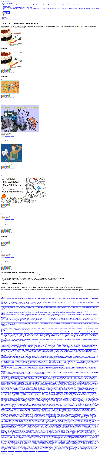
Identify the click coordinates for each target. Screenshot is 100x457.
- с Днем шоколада (69, 399)
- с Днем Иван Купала (67, 398)
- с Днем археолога (59, 435)
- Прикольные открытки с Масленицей (27, 424)
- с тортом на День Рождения (82, 319)
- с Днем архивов (21, 387)
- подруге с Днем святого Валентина (66, 420)
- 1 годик (3, 302)
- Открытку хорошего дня (31, 349)
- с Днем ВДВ (71, 433)
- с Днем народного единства (78, 410)
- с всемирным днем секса (18, 416)
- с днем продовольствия (88, 440)
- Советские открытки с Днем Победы (79, 392)
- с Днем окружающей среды (61, 431)
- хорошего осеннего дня (77, 350)
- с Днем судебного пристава (64, 410)
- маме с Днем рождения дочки (46, 318)
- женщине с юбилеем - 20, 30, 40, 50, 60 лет (47, 315)
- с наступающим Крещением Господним (38, 382)
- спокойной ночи (5, 367)
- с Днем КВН (57, 411)
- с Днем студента (62, 383)
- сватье (43, 299)
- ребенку (12, 318)
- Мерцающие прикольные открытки (20, 372)
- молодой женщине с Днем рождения (80, 314)
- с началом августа (44, 433)
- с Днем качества (42, 416)
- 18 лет (64, 302)
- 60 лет (23, 303)
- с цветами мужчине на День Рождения (70, 326)
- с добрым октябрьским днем (31, 352)
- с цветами (3, 326)
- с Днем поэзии (11, 388)
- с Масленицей (87, 422)
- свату (39, 299)
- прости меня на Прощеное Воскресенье (72, 424)
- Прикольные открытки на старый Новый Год (11, 381)
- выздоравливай (95, 352)
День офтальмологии (86, 8)
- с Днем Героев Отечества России (78, 447)
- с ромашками (78, 328)
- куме (25, 299)
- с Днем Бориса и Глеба (87, 433)
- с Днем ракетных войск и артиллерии (50, 414)
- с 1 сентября (37, 404)
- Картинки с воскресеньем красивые (42, 347)
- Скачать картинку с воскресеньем (59, 347)
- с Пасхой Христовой (35, 430)
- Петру (62, 336)
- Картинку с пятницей (26, 346)
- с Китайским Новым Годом (69, 422)
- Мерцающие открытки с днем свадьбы (15, 340)
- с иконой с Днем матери (32, 417)
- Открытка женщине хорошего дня (78, 349)
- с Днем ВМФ (75, 403)
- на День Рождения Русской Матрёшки (86, 377)
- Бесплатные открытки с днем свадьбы (29, 339)
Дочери (31, 4)
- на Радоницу (20, 431)
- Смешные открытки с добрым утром (22, 357)
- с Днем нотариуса (28, 427)
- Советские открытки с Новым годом (28, 377)
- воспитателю (61, 319)
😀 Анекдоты (6, 13)
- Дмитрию (6, 336)
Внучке (41, 4)
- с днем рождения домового (71, 419)
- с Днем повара (19, 441)
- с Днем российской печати (41, 379)
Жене (25, 4)
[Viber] (7, 71)
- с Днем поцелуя (58, 398)
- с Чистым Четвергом (14, 430)
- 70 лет (31, 303)
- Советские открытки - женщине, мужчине (21, 322)
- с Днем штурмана (70, 383)
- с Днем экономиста (50, 401)
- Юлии (59, 334)
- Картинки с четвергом (55, 345)
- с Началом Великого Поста (42, 424)
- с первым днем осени (84, 404)
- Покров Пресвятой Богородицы (63, 440)
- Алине (14, 331)
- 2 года (6, 302)
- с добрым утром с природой (32, 363)
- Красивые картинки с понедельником (29, 342)
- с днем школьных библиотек (16, 442)
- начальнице (11, 315)
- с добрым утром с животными (66, 358)
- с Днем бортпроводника (89, 399)
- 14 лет (49, 302)
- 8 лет (27, 302)
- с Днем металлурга (38, 403)
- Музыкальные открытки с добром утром (54, 365)
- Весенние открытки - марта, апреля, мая (74, 322)
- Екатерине (12, 333)
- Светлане (33, 334)
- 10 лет (34, 302)
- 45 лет (12, 303)
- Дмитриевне (10, 335)
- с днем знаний (13, 404)
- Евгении (96, 331)
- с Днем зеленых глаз (39, 400)
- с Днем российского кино (26, 436)
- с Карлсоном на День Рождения (26, 320)
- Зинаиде (21, 333)
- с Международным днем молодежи (20, 435)
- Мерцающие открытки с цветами (62, 306)
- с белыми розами (26, 328)
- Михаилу (45, 336)
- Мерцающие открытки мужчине (30, 306)
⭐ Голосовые (6, 11)
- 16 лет (56, 302)
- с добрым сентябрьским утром (71, 361)
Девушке (70, 4)
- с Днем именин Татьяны (37, 383)
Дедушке (21, 4)
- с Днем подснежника (87, 426)
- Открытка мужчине (5, 310)
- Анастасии (31, 331)
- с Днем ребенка (64, 414)
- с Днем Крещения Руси (29, 401)
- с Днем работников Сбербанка (19, 413)
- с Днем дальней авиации (84, 449)
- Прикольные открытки (6, 372)
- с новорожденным (34, 323)
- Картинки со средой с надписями (88, 344)
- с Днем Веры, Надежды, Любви (69, 408)
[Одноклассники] (3, 71)
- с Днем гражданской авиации (57, 419)
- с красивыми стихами (73, 318)
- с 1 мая (36, 390)
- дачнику (73, 319)
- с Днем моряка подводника (69, 387)
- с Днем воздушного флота (39, 437)
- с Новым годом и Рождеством (69, 376)
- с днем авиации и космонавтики (73, 426)
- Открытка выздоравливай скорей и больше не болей (25, 354)
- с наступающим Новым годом (84, 376)
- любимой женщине (83, 298)
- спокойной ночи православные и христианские (70, 367)
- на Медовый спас (50, 435)
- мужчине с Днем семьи (59, 399)
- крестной (29, 299)
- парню (38, 310)
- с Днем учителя (66, 438)
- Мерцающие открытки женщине (46, 306)
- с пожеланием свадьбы (43, 339)
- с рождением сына (77, 323)
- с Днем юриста (82, 446)
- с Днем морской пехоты (50, 415)
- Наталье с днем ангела (62, 405)
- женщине (3, 314)
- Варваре (62, 331)
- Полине (21, 334)
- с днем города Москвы (66, 409)
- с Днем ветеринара (59, 436)
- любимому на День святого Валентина (84, 420)
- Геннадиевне (4, 335)
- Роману (67, 336)
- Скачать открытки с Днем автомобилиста (85, 444)
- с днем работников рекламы (69, 441)
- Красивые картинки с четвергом (25, 345)
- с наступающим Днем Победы (45, 393)
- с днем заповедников (50, 440)
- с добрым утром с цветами (80, 358)
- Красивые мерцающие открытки (84, 307)
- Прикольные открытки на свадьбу (72, 339)
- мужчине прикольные (14, 312)
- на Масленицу (79, 422)
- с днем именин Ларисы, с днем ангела (37, 426)
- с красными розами (7, 328)
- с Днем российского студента (50, 383)
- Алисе (18, 331)
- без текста (88, 318)
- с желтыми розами (16, 328)
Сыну (34, 4)
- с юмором (47, 372)
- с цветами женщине (11, 326)
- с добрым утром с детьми (46, 363)
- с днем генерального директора (32, 408)
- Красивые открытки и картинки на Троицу (46, 397)
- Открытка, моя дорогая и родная (65, 315)
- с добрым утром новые (20, 365)
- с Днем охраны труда (38, 427)
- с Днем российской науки (33, 419)
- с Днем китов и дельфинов (76, 400)
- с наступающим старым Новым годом (31, 381)
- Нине (5, 334)
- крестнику (12, 299)
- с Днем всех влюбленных (51, 420)
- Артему (67, 335)
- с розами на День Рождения (86, 326)
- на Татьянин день (26, 383)
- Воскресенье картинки (27, 347)
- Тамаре (47, 334)
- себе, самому (82, 318)
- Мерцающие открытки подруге (12, 307)
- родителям (23, 318)
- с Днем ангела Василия (46, 381)
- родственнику (35, 318)
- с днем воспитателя (94, 406)
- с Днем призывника (58, 413)
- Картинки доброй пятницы (68, 345)
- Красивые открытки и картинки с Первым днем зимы (23, 446)
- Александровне (75, 334)
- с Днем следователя (62, 425)
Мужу (28, 4)
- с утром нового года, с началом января (10, 376)
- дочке (15, 298)
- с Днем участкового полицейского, (84, 413)
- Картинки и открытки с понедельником (10, 342)
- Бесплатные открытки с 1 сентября (25, 404)
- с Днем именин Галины (35, 388)
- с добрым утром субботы (80, 362)
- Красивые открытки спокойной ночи (35, 367)
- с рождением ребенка (44, 323)
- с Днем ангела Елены (18, 398)
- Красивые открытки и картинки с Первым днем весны (80, 384)
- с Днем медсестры (57, 393)
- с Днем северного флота (40, 431)
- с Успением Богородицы (39, 436)
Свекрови (53, 4)
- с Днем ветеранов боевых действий (73, 397)
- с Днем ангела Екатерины (47, 447)
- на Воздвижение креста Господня (16, 408)
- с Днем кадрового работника (48, 394)
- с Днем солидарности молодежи (8, 427)
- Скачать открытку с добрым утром (17, 356)
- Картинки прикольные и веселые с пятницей (86, 345)
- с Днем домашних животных (89, 415)
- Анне (41, 331)
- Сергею (71, 336)
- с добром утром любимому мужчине (39, 357)
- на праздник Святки (90, 378)
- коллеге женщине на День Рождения (23, 315)
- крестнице (18, 299)
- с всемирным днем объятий (63, 382)
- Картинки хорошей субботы (15, 347)
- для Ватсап (94, 318)
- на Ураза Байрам (68, 436)
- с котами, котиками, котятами (38, 373)
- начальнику (83, 310)
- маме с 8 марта (81, 385)
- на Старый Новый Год (53, 379)
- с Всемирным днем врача (86, 443)
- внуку (46, 298)
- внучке (43, 298)
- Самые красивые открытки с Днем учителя (80, 438)
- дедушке (7, 299)
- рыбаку (45, 319)
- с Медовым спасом (41, 435)
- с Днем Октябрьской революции (46, 411)
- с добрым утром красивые (45, 356)
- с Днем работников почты (84, 401)
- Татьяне (51, 334)
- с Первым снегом (32, 443)
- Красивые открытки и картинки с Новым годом (38, 376)
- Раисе (25, 334)
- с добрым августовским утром (56, 361)
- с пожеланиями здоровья (7, 354)
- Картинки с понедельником (45, 342)
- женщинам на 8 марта (72, 385)
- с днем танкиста (76, 409)
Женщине (75, 4)
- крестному (35, 299)
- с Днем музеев (7, 394)
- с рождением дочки (87, 323)
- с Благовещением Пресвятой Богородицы (77, 425)
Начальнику (92, 4)
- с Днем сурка (61, 417)
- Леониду (35, 336)
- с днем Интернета (56, 408)
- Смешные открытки (55, 372)
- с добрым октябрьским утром (86, 361)
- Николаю (50, 336)
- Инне (27, 333)
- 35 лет (4, 303)
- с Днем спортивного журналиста (90, 397)
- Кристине (45, 333)
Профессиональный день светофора (41, 8)
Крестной (60, 4)
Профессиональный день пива (57, 8)
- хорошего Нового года (56, 376)
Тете (47, 4)
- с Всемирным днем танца (62, 427)
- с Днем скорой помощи (49, 427)
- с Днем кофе (86, 400)
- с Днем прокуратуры (29, 379)
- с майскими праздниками (60, 390)
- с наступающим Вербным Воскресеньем (84, 428)
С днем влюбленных (27, 7)
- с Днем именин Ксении (13, 419)
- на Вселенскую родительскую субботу (27, 389)
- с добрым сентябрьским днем (17, 352)
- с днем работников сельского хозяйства (25, 444)
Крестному (65, 4)
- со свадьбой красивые (14, 339)
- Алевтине (3, 331)
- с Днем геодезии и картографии (53, 389)
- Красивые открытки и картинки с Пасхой (50, 430)
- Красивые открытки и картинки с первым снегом (58, 443)
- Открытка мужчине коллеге (73, 310)
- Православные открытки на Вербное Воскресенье (62, 428)
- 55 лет (19, 303)
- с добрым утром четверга (55, 362)
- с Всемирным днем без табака (63, 395)
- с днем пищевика (59, 444)
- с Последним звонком (69, 394)
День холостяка (67, 8)
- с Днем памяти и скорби (26, 432)
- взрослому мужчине (61, 310)
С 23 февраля (14, 7)
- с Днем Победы (53, 392)
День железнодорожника (22, 8)
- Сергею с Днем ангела (31, 440)
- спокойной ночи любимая (18, 368)
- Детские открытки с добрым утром (26, 358)
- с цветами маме (39, 326)
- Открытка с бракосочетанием (57, 339)
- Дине (91, 331)
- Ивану (16, 336)
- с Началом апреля (86, 424)
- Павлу (59, 336)
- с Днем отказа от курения (62, 416)
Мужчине (79, 4)
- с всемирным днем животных (40, 438)
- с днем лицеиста (11, 441)
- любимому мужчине (93, 298)
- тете (50, 298)
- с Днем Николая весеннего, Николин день (30, 394)
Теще (57, 4)
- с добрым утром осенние (31, 360)
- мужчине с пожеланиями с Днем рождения (21, 310)
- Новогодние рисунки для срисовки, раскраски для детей (51, 377)
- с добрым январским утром (58, 360)
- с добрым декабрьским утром (44, 360)
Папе (7, 4)
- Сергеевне (41, 335)
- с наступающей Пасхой (11, 431)
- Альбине (25, 331)
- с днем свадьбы (4, 339)
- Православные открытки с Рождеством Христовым (52, 378)
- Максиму (40, 336)
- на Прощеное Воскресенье (56, 424)
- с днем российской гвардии (40, 405)
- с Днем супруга (52, 382)
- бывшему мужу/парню (25, 312)
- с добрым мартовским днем (33, 351)
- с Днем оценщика (60, 415)
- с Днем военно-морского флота (64, 403)
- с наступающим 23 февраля (83, 421)
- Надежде (90, 333)
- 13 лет (45, 302)
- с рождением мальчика (55, 323)
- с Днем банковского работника (50, 446)
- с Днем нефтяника (55, 409)
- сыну (19, 298)
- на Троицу (33, 397)
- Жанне (17, 333)
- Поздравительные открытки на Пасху (69, 430)
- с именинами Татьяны (16, 383)
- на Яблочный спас (87, 435)
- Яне (63, 334)
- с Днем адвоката (84, 395)
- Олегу (55, 336)
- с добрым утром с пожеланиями (71, 356)
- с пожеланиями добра (65, 354)
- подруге (68, 314)
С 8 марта (19, 7)
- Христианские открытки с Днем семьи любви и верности (28, 399)
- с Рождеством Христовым (33, 378)
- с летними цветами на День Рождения (23, 329)
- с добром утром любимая (90, 357)
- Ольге (17, 334)
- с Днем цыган (49, 426)
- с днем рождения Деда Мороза (23, 414)
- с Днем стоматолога (45, 419)
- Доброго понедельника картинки (60, 342)
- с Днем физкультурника (92, 436)
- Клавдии (40, 333)
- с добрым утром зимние (93, 358)
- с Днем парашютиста (9, 401)
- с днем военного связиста (29, 441)
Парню (83, 4)
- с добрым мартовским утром (86, 360)
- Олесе (13, 334)
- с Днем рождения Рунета (11, 426)
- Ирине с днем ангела (68, 437)
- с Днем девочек (41, 440)
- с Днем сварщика (16, 397)
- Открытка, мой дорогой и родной (73, 312)
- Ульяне (56, 334)
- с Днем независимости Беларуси (32, 398)
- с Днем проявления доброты (63, 421)
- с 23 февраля (73, 421)
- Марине (82, 333)
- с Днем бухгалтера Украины (14, 400)
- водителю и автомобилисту (36, 319)
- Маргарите (76, 333)
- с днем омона (29, 438)
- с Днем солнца (95, 390)
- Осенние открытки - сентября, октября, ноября (18, 323)
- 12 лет (41, 302)
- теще (35, 298)
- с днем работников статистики (54, 441)
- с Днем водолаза (14, 392)
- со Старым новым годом (66, 379)
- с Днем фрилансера (81, 393)
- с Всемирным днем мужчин (31, 416)
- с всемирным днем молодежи (88, 411)
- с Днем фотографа (78, 399)
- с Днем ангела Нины (91, 383)
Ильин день (30, 8)
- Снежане (38, 334)
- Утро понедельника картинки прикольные (78, 342)
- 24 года (88, 302)
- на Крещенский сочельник (84, 381)
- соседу (33, 312)
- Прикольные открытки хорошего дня (46, 349)
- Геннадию (93, 335)
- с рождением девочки (66, 323)
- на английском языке (17, 319)
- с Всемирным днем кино (21, 451)
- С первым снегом (41, 443)
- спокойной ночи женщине (31, 368)
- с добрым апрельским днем (46, 351)
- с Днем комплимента (20, 385)
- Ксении (50, 333)
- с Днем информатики (92, 446)
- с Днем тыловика (63, 433)
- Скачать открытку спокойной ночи (17, 367)
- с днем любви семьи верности (90, 398)
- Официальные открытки (41, 320)
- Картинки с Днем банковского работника (69, 446)
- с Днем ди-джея (13, 387)
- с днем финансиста (52, 405)
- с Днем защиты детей (29, 431)
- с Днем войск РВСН (49, 448)
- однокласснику (43, 312)
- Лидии (59, 333)
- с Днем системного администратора (87, 403)
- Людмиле (70, 333)
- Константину (29, 336)
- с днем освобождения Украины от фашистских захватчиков (64, 442)
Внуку (37, 4)
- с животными (8, 319)
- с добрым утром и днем (89, 363)
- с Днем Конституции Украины (52, 432)
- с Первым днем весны (61, 384)
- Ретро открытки (35, 322)
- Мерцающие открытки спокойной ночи (74, 368)
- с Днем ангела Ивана (78, 398)
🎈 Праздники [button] (6, 6)
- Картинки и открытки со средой (57, 344)
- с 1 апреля (6, 425)
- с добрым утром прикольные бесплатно (15, 363)
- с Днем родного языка (50, 421)
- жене (55, 298)
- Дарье (84, 331)
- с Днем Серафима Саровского (60, 381)
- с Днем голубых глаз (49, 400)
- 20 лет (71, 302)
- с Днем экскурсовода (29, 421)
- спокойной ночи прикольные (51, 367)
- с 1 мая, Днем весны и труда (27, 390)
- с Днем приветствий (86, 414)
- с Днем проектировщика (69, 413)
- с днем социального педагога (18, 438)
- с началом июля (61, 397)
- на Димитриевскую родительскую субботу (79, 416)
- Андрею (57, 335)
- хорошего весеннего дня (54, 350)
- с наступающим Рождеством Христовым (74, 378)
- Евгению (12, 336)
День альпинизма (95, 8)
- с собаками (28, 373)
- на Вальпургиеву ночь (86, 427)
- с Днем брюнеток (35, 395)
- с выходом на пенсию (85, 352)
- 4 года (14, 302)
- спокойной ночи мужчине (45, 368)
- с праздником (76, 352)
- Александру (47, 335)
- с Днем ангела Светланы (51, 425)
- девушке (47, 314)
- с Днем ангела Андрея (27, 448)
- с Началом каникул (65, 432)
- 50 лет (16, 303)
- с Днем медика (21, 433)
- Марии (86, 333)
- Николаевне (29, 335)
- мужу (59, 298)
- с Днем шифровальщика (24, 392)
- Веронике (70, 331)
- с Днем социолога (48, 413)
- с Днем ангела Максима (91, 417)
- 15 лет (52, 302)
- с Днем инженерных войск (84, 382)
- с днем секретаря (84, 409)
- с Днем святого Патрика (43, 387)
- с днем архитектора (75, 443)
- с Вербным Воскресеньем (17, 428)
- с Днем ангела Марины (31, 387)
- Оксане (9, 334)
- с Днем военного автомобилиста (48, 395)
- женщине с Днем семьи (47, 399)
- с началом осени (94, 404)
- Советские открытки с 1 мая (84, 390)
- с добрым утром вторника (30, 362)
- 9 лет (30, 302)
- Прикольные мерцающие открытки (79, 306)
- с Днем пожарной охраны (74, 427)
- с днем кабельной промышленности (85, 441)
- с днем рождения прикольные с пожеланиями (71, 372)
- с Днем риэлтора (40, 451)
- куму (22, 299)
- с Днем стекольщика (36, 414)
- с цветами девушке (30, 326)
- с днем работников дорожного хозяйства (45, 444)
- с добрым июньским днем (72, 351)
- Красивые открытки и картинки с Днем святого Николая (22, 449)
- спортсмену (68, 319)
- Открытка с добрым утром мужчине (57, 357)
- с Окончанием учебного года (82, 394)
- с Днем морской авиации (28, 400)
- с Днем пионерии (15, 394)
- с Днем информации (39, 415)
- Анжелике (37, 331)
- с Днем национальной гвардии (88, 388)
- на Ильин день (78, 433)
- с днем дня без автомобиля (70, 406)
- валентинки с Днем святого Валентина (35, 420)
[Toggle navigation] (9, 1)
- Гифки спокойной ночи (90, 368)
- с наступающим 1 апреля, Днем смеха (35, 425)
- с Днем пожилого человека (80, 437)
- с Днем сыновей (20, 415)
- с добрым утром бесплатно (32, 356)
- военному (55, 319)
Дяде (44, 4)
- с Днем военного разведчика (15, 411)
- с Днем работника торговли (49, 403)
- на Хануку (47, 451)
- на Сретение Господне (18, 421)
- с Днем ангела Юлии (40, 401)
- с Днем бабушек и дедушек (30, 442)
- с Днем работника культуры (61, 388)
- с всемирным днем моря (83, 406)
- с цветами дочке (56, 326)
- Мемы (41, 322)
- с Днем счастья (80, 387)
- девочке (34, 315)
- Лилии (63, 333)
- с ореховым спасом (50, 436)
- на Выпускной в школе (88, 432)
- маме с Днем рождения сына (60, 318)
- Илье (24, 336)
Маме (4, 4)
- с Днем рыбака (10, 403)
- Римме (29, 334)
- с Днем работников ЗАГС (71, 448)
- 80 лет (38, 303)
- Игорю (20, 336)
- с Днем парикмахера (87, 405)
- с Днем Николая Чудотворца (85, 448)
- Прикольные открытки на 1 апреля (17, 425)
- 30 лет (95, 302)
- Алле (21, 331)
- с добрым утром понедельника (16, 362)
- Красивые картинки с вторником (20, 344)
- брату (6, 298)
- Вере (66, 331)
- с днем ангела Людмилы (46, 408)
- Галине (81, 331)
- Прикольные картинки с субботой (70, 346)
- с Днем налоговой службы (74, 414)
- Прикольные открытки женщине (58, 314)
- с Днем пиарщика (18, 401)
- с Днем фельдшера (39, 421)
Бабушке (17, 4)
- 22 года (79, 302)
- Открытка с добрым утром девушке (74, 357)
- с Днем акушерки (5, 392)
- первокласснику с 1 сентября (61, 404)
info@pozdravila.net (14, 455)
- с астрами (84, 328)
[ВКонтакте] (1, 71)
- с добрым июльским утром (41, 361)
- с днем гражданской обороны (55, 438)
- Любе (66, 333)
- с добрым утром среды (43, 362)
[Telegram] (5, 71)
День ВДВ (14, 8)
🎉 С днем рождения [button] (8, 3)
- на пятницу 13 (52, 346)
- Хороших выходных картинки (85, 347)
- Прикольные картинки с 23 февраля (41, 422)
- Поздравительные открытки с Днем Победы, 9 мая (25, 393)
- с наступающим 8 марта (45, 385)
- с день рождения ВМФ (15, 443)
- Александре (9, 331)
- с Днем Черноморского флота (69, 393)
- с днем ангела (69, 352)
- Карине (36, 333)
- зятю (76, 298)
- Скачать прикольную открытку (36, 372)
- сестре (2, 298)
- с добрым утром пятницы (67, 362)
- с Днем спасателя (10, 451)
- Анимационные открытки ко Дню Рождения (11, 306)
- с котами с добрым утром (52, 358)
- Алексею (52, 335)
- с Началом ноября (35, 410)
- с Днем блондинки (75, 395)
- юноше (37, 312)
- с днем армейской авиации (43, 442)
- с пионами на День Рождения (37, 328)
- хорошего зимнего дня (88, 350)
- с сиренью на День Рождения (52, 328)
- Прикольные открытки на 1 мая (46, 390)
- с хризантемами (71, 328)
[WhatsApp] (9, 71)
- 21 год (75, 302)
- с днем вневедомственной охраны (87, 442)
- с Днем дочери (20, 427)
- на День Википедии (72, 381)
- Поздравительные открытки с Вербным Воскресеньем (37, 428)
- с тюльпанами (63, 328)
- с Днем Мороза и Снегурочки (24, 384)
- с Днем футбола (90, 447)
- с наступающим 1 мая (72, 390)
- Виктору (76, 335)
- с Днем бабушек (41, 389)
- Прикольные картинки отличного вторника (38, 344)
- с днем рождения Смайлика (10, 406)
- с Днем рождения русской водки (39, 384)
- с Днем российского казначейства (62, 447)
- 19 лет (67, 302)
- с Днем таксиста (25, 388)
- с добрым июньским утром (28, 361)
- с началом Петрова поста (76, 432)
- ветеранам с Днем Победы (63, 392)
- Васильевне (82, 334)
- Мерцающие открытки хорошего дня (39, 350)
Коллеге (87, 4)
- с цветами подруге (20, 326)
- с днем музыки (7, 438)
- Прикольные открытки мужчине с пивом (15, 373)
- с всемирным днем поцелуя (47, 398)
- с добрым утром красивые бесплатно (75, 363)
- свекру (68, 298)
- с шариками (93, 319)
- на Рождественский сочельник (19, 378)
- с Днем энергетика (62, 449)
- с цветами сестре (47, 326)
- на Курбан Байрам (13, 410)
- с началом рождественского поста (73, 415)
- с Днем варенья (23, 419)
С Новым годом (7, 7)
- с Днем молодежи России (39, 432)
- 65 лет (27, 303)
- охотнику (49, 319)
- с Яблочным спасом (78, 435)
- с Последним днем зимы (56, 422)
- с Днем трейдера (68, 435)
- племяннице (24, 298)
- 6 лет (20, 302)
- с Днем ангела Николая (41, 449)
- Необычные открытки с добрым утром (35, 365)
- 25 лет (91, 302)
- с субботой (59, 346)
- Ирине (31, 333)
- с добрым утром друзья (40, 358)
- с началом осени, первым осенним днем (24, 405)
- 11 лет (37, 302)
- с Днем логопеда (39, 413)
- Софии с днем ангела (45, 409)
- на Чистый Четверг (24, 430)
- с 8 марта (36, 385)
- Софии (43, 334)
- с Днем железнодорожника (79, 436)
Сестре (13, 4)
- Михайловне (23, 335)
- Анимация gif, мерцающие (42, 307)
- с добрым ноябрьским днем (45, 352)
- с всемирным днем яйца (10, 444)
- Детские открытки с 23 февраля (24, 422)
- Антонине (46, 331)
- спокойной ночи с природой (89, 367)
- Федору (75, 336)
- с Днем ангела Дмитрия (66, 411)
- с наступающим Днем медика (32, 433)
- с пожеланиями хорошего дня (62, 349)
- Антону (62, 335)
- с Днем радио (45, 392)
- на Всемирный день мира (71, 377)
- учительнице (25, 319)
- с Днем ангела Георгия (35, 392)
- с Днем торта (58, 400)
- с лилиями (90, 328)
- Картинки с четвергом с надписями (41, 345)
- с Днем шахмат (65, 400)
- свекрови (63, 298)
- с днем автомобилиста (69, 444)
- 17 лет (60, 302)
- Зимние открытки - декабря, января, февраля (54, 322)
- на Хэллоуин (24, 443)
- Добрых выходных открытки (17, 349)
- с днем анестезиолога (77, 440)
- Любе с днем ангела (35, 409)
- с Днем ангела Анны (73, 449)
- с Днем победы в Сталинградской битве (75, 417)
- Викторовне (88, 334)
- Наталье (95, 333)
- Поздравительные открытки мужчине (56, 312)
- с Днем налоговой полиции (56, 387)
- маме (9, 298)
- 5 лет (17, 302)
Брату (10, 4)
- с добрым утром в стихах (85, 356)
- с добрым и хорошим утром (59, 363)
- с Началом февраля (43, 417)
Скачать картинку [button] (9, 72)
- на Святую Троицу (25, 397)
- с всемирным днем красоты (75, 405)
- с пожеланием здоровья (76, 320)
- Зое (25, 333)
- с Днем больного (82, 419)
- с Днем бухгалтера (11, 415)
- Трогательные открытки (53, 320)
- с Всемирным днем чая (38, 448)
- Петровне (35, 335)
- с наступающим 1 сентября (47, 404)
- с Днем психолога (29, 415)
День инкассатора (7, 8)
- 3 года (10, 302)
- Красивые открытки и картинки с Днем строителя (20, 437)
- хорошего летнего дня (66, 350)
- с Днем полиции (76, 411)
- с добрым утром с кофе (57, 356)
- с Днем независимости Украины (12, 436)
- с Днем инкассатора (54, 433)
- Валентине (52, 331)
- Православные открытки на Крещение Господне (16, 382)
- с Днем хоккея (39, 446)
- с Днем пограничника (25, 395)
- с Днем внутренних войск (74, 388)
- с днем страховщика (21, 440)
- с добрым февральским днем (19, 351)
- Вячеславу (87, 335)
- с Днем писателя (29, 385)
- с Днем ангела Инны (53, 417)
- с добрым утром (5, 356)
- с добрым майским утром (15, 361)
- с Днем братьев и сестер (60, 426)
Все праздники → (7, 9)
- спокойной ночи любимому (58, 368)
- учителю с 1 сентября (73, 404)
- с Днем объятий (74, 382)
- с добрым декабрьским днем (59, 352)
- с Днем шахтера (49, 437)
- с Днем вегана (53, 410)
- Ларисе (55, 333)
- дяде (52, 298)
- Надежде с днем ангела (24, 409)
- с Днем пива (11, 385)
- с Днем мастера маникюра (47, 388)
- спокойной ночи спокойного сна (23, 369)
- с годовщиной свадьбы (86, 339)
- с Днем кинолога (16, 432)
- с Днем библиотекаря (14, 395)
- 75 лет (34, 303)
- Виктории (75, 331)
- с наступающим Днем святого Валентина (16, 420)
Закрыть (2, 72)
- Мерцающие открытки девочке (27, 307)
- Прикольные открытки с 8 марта (59, 385)
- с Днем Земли (95, 426)
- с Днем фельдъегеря (60, 448)
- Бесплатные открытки (64, 320)
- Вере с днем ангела (13, 409)
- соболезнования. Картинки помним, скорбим (49, 354)
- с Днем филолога (59, 394)
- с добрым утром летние (18, 360)
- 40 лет (8, 303)
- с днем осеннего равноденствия (55, 406)
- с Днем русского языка (73, 431)
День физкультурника (76, 8)
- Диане (88, 331)
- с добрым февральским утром (72, 360)
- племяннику (30, 298)
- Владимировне (95, 334)
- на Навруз (18, 388)
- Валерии (57, 331)
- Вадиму (71, 335)
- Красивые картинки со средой (72, 344)
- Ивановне (16, 335)
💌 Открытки (6, 12)
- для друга (43, 310)
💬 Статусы (6, 14)
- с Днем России (7, 432)
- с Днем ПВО (7, 428)
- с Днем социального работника (87, 431)
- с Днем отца (14, 433)
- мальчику (33, 310)
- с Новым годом (23, 376)
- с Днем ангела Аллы (22, 426)
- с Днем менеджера (45, 410)
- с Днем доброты (31, 413)
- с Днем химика (7, 397)
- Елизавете (6, 333)
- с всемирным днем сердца (25, 410)
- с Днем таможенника (80, 383)
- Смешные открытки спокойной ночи (40, 369)
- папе (12, 298)
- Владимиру (81, 335)
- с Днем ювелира (51, 384)
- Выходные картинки (73, 347)
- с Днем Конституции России (14, 448)
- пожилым (28, 318)
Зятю (49, 4)
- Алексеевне (67, 334)
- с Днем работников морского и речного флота (67, 401)
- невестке (72, 298)
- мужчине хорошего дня (92, 349)
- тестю (39, 298)
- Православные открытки (88, 320)
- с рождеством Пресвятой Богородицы (26, 406)
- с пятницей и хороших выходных (40, 346)
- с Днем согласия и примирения (30, 411)
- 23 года (83, 302)
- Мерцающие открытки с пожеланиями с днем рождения (62, 307)
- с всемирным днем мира (42, 406)
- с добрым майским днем (60, 351)
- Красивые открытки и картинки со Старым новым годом (85, 379)
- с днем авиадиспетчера (41, 441)
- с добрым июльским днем (85, 351)
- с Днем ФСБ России (53, 449)
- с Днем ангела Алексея (12, 389)
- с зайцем (16, 320)
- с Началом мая (16, 390)
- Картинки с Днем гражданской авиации (30, 447)
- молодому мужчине (51, 310)
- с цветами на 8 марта (91, 385)
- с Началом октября (58, 437)
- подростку (17, 318)
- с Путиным (85, 372)
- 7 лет (24, 302)
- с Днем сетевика (31, 451)
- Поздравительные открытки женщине (15, 314)
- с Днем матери (93, 416)
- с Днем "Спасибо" (19, 379)
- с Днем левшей (33, 435)
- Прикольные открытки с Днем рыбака (24, 403)
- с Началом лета (50, 431)
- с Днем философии (51, 416)
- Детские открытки (5, 318)
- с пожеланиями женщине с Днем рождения (34, 314)
